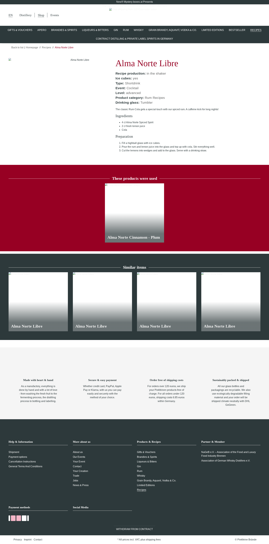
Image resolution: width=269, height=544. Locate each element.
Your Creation (80, 471)
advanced (133, 93)
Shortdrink (132, 83)
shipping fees (153, 539)
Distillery (25, 15)
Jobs (75, 480)
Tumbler (146, 102)
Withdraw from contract (134, 529)
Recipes (141, 490)
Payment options (18, 457)
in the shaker (156, 73)
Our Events (79, 457)
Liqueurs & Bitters (147, 461)
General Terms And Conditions (25, 466)
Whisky (141, 475)
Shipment (14, 452)
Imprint (27, 539)
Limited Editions (146, 485)
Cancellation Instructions (22, 461)
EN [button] (11, 15)
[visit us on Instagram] (86, 518)
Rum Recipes (155, 97)
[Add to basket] (11, 56)
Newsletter (130, 5)
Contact (77, 466)
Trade (76, 475)
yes (135, 78)
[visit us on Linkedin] (92, 518)
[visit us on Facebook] (75, 518)
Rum (139, 471)
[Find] (236, 15)
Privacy (18, 539)
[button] (244, 15)
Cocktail (133, 88)
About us (78, 452)
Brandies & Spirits (147, 457)
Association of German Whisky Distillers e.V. (225, 460)
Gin (139, 466)
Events (54, 15)
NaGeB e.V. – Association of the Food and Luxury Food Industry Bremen (228, 454)
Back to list (17, 47)
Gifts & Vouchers (146, 452)
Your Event (79, 461)
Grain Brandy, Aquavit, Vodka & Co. (156, 480)
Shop (41, 15)
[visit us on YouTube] (81, 518)
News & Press (81, 485)
